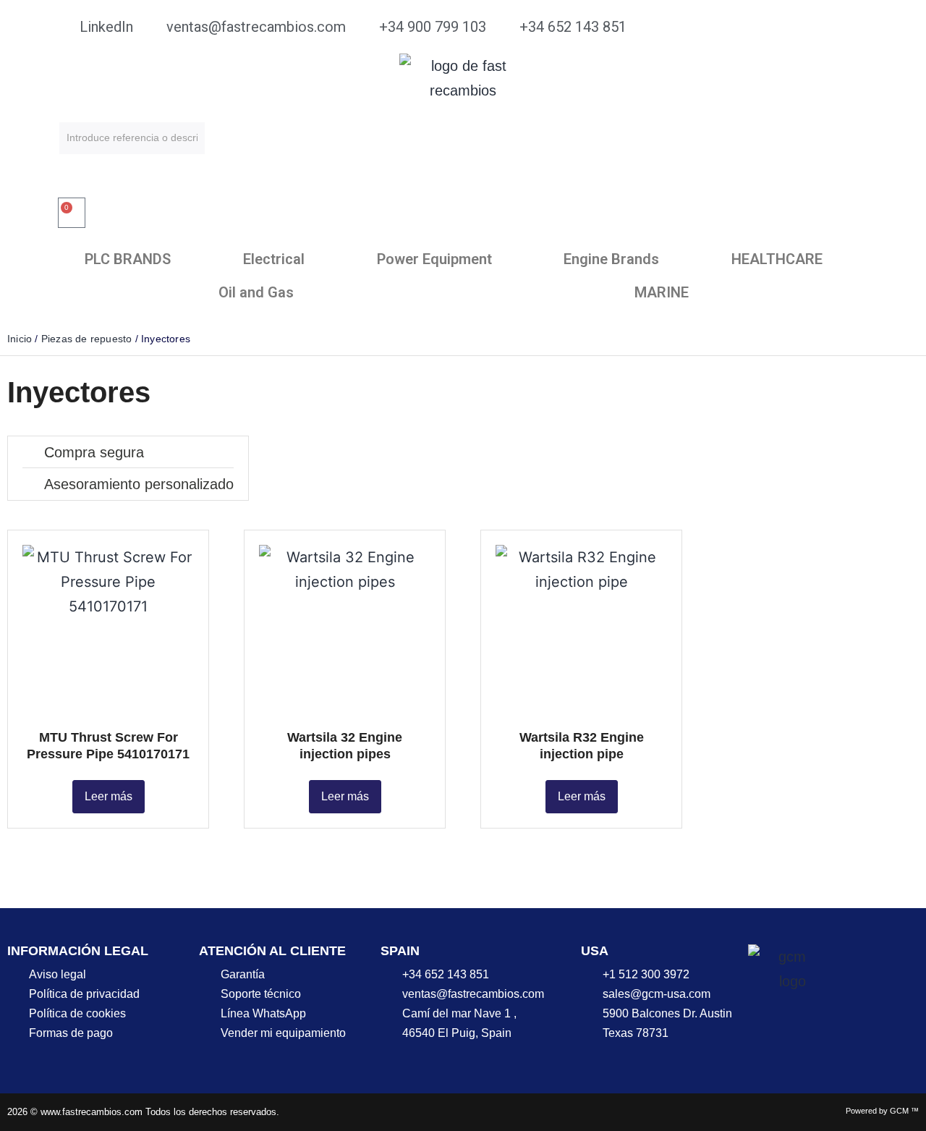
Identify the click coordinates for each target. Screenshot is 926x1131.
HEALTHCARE (777, 259)
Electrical (274, 259)
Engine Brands (611, 259)
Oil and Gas (256, 292)
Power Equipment (434, 259)
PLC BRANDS (128, 259)
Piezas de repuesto (86, 338)
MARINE (661, 292)
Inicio (19, 338)
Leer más (108, 796)
